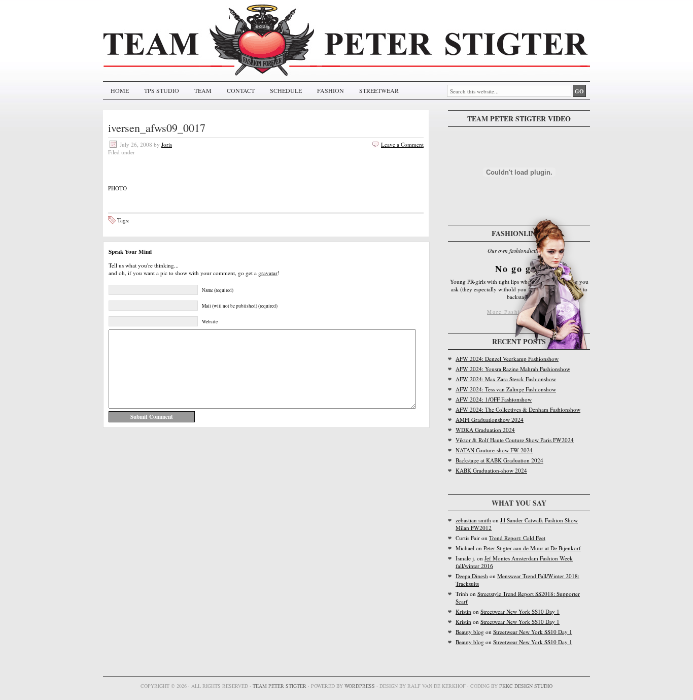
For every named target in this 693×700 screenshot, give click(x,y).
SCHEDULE (286, 90)
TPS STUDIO (161, 90)
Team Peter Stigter (279, 685)
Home (120, 90)
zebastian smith (473, 520)
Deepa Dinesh (472, 576)
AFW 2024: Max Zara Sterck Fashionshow (506, 379)
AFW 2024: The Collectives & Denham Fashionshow (518, 409)
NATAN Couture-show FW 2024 (494, 450)
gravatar (268, 273)
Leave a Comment (402, 144)
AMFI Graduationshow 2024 (490, 419)
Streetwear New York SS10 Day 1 (520, 611)
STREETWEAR (379, 90)
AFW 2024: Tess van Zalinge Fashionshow (506, 389)
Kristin (463, 611)
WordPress (359, 685)
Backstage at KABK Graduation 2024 (499, 460)
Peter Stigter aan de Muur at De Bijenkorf (532, 548)
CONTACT (241, 90)
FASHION (330, 90)
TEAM (203, 90)
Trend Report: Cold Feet (517, 538)
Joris (166, 144)
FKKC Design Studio (525, 685)
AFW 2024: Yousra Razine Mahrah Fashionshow (513, 369)
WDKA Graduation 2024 (485, 430)
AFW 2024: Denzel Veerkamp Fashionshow (507, 358)
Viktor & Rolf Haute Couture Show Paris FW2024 (515, 440)
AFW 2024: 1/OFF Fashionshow (494, 399)
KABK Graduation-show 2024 (491, 470)
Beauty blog (470, 632)
